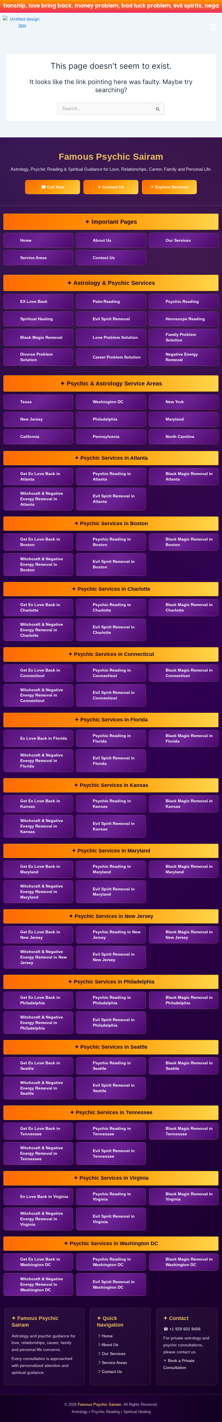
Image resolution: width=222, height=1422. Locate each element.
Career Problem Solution (117, 357)
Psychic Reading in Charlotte (112, 607)
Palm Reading (106, 301)
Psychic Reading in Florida (112, 738)
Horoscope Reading (185, 319)
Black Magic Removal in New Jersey (189, 935)
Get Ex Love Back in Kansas (40, 804)
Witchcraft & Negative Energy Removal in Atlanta (41, 499)
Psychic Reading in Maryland (112, 869)
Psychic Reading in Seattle (112, 1066)
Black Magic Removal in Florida (189, 738)
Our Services (178, 240)
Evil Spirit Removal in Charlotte (114, 630)
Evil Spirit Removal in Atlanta (114, 499)
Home (26, 240)
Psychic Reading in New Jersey (116, 935)
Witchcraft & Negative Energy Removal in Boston (41, 564)
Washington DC (108, 401)
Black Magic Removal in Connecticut (189, 673)
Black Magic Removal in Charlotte (189, 607)
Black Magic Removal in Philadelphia (189, 1000)
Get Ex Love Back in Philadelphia (40, 1000)
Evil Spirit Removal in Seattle (114, 1088)
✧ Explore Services (169, 187)
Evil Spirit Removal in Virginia (114, 1219)
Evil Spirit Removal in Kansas (114, 826)
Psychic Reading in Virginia (112, 1197)
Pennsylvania (106, 436)
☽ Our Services (111, 1353)
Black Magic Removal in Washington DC (189, 1262)
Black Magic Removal (41, 337)
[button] (213, 27)
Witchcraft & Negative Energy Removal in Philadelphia (41, 1022)
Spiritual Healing (36, 319)
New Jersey (31, 419)
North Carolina (180, 436)
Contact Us (104, 257)
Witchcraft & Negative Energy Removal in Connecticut (41, 695)
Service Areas (33, 257)
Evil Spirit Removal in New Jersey (114, 957)
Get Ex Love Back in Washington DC (40, 1262)
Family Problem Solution (181, 337)
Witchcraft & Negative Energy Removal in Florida (41, 760)
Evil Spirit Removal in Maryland (114, 892)
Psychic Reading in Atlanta (112, 476)
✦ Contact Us (111, 187)
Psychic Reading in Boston (112, 542)
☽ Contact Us (109, 1371)
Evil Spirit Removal (111, 319)
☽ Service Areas (112, 1362)
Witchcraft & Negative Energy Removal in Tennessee (41, 1153)
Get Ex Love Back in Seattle (40, 1066)
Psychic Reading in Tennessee (112, 1131)
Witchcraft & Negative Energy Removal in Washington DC (41, 1284)
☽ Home (105, 1336)
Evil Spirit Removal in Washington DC (114, 1284)
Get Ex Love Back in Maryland (40, 869)
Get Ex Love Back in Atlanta (40, 476)
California (29, 436)
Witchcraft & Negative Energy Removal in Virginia (41, 1219)
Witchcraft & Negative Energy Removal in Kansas (41, 826)
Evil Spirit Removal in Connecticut (114, 695)
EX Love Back (33, 301)
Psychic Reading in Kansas (112, 804)
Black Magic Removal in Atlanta (189, 476)
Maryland (175, 419)
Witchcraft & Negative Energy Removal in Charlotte (41, 630)
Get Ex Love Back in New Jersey (40, 935)
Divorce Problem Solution (36, 357)
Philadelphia (105, 419)
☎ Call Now (52, 187)
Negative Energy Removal (182, 357)
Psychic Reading (182, 301)
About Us (102, 240)
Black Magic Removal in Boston (189, 542)
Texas (26, 401)
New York (175, 401)
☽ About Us (107, 1344)
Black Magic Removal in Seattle (189, 1066)
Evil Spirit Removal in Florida (114, 761)
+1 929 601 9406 (185, 1329)
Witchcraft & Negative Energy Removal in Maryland (41, 891)
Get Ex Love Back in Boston (40, 542)
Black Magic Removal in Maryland (189, 869)
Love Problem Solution (115, 337)
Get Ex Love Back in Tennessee (40, 1131)
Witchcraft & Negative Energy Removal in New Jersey (43, 957)
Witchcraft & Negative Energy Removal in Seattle (41, 1088)
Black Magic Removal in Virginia (189, 1197)
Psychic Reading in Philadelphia (112, 1000)
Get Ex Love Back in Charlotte (40, 607)
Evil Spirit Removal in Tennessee (114, 1153)
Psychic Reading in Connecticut (112, 673)
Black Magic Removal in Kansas (189, 804)
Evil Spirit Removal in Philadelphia (114, 1022)
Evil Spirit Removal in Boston (114, 564)
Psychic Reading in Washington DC (112, 1262)
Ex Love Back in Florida (43, 738)
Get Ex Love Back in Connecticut (40, 673)
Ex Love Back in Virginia (44, 1196)
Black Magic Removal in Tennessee (189, 1131)
